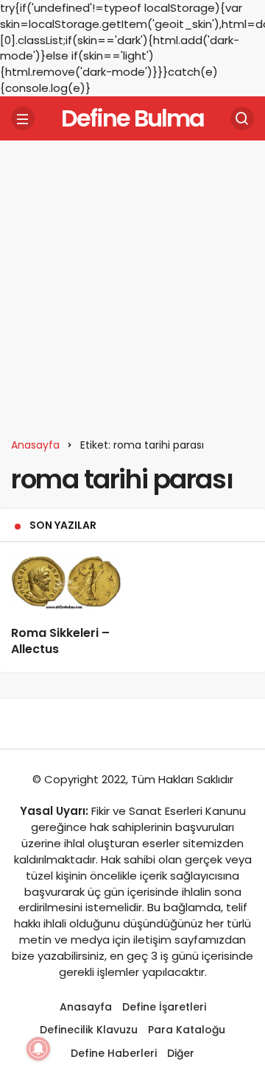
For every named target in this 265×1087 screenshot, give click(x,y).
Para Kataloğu (186, 1029)
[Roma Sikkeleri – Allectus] (66, 581)
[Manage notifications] (38, 1049)
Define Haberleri (114, 1053)
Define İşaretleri (164, 1006)
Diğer (180, 1053)
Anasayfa (86, 1006)
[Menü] (23, 118)
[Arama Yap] (242, 118)
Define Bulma (132, 118)
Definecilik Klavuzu (89, 1029)
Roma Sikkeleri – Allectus (60, 640)
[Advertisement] (132, 284)
